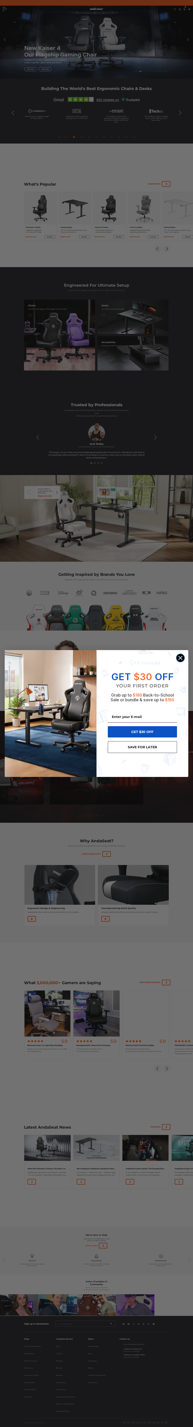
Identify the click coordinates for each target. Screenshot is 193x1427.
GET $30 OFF (142, 732)
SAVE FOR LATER (142, 747)
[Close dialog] (180, 658)
